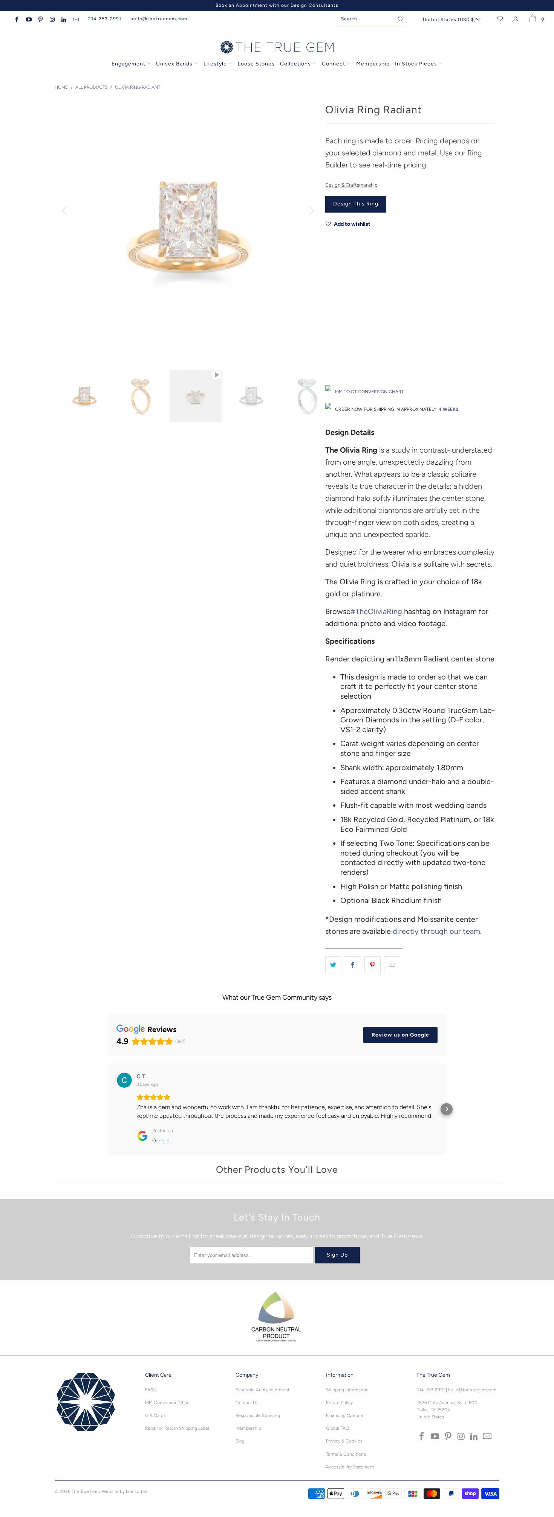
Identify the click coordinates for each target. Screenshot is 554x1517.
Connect (333, 64)
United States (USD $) (449, 19)
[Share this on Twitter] (333, 965)
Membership (373, 64)
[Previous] (65, 210)
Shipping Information (347, 1389)
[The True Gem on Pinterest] (40, 18)
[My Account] (517, 18)
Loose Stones (256, 64)
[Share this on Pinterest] (372, 965)
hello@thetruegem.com (158, 18)
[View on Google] (124, 1080)
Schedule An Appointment (262, 1389)
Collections (296, 64)
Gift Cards (155, 1415)
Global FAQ (337, 1428)
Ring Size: (336, 339)
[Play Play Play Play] (188, 229)
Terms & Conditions (346, 1454)
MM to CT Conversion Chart (369, 391)
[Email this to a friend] (392, 965)
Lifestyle (215, 64)
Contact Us (247, 1402)
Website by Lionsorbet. (125, 1491)
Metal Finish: (339, 305)
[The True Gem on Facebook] (16, 18)
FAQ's (151, 1389)
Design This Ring (355, 204)
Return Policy (339, 1402)
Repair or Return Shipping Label (177, 1428)
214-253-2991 (104, 18)
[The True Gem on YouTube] (28, 18)
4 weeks (448, 409)
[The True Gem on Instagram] (52, 18)
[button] (107, 1109)
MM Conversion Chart (167, 1402)
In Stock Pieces (417, 64)
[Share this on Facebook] (353, 965)
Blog (240, 1441)
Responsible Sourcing (258, 1415)
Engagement (128, 64)
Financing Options (344, 1415)
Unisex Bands (174, 64)
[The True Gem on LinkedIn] (63, 18)
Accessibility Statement (350, 1467)
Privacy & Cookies (344, 1441)
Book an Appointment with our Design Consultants (277, 5)
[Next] (310, 210)
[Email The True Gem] (75, 18)
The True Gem (86, 1491)
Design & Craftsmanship (351, 185)
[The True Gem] (277, 48)
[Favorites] (500, 18)
